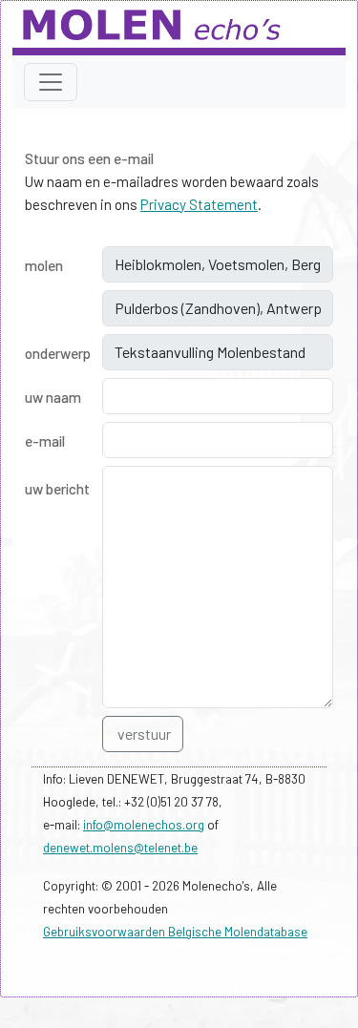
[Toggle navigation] (50, 82)
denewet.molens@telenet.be (120, 847)
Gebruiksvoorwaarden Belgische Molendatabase (175, 931)
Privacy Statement (199, 204)
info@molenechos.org (143, 824)
